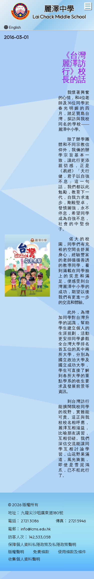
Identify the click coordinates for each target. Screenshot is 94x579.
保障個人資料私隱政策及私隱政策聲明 (42, 544)
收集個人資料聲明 (24, 559)
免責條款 (41, 551)
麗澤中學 (59, 9)
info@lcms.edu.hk (36, 528)
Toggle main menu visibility (87, 6)
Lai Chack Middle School (59, 16)
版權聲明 (16, 551)
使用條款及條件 (72, 551)
